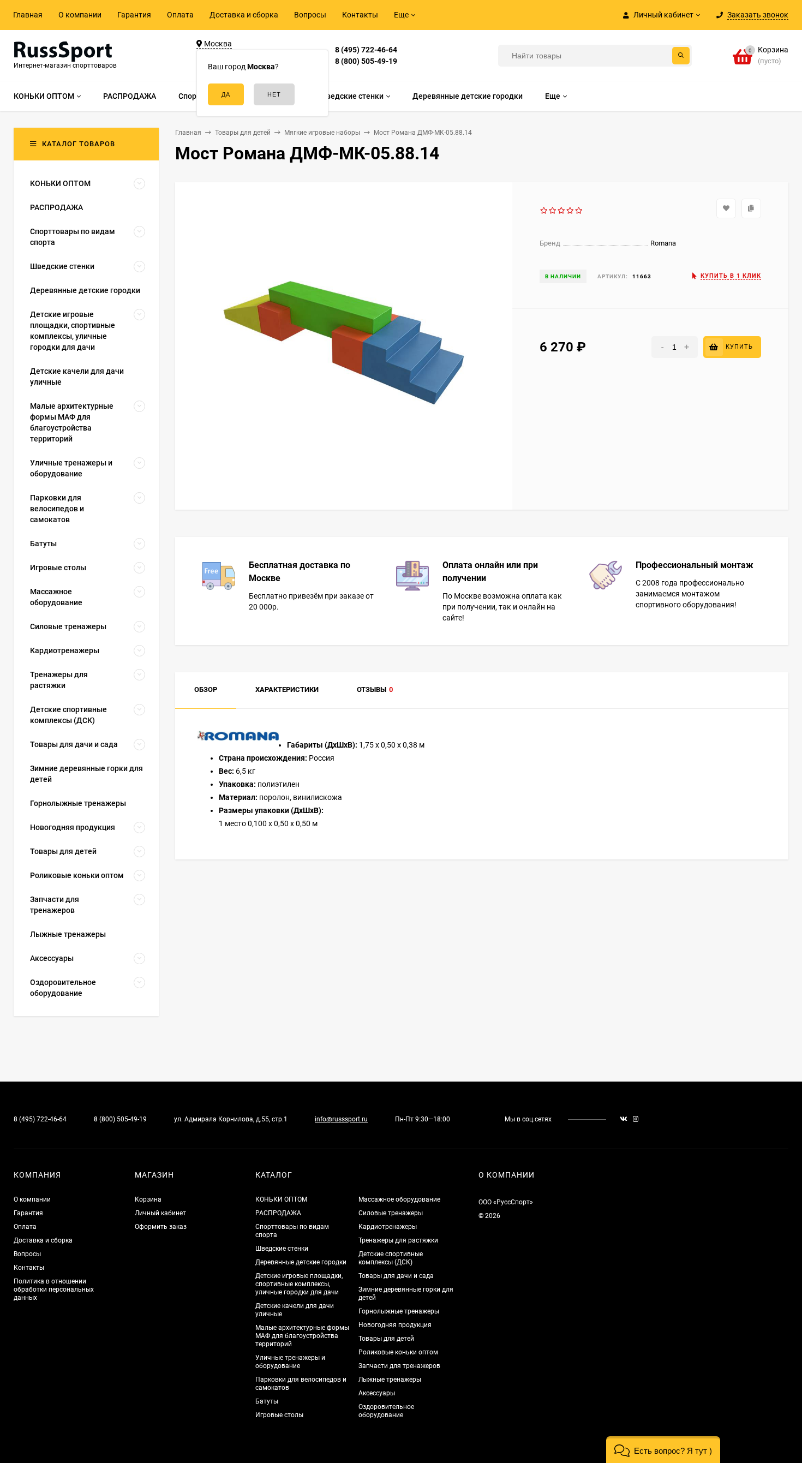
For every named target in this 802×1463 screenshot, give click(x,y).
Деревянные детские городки (300, 1262)
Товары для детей (386, 1338)
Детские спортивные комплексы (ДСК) (390, 1258)
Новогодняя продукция (395, 1325)
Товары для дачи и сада (396, 1276)
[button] (663, 1449)
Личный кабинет (160, 1213)
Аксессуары (376, 1393)
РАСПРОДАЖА (278, 1213)
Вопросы (310, 14)
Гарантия (134, 14)
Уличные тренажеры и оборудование (290, 1362)
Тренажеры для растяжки (398, 1240)
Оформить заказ (161, 1227)
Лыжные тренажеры (389, 1379)
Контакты (360, 14)
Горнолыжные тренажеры (398, 1311)
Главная (28, 14)
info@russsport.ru (341, 1119)
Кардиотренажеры (387, 1227)
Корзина (148, 1199)
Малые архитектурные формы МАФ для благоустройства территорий (302, 1336)
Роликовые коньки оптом (398, 1352)
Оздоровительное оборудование (386, 1411)
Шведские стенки (281, 1248)
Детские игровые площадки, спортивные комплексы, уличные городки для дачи (299, 1284)
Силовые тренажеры (390, 1213)
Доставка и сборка (244, 14)
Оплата (180, 14)
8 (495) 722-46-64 (366, 49)
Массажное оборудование (399, 1199)
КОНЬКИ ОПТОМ (281, 1199)
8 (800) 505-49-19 (366, 61)
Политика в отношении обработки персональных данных (54, 1289)
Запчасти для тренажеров (399, 1366)
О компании (79, 14)
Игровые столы (279, 1415)
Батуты (266, 1401)
